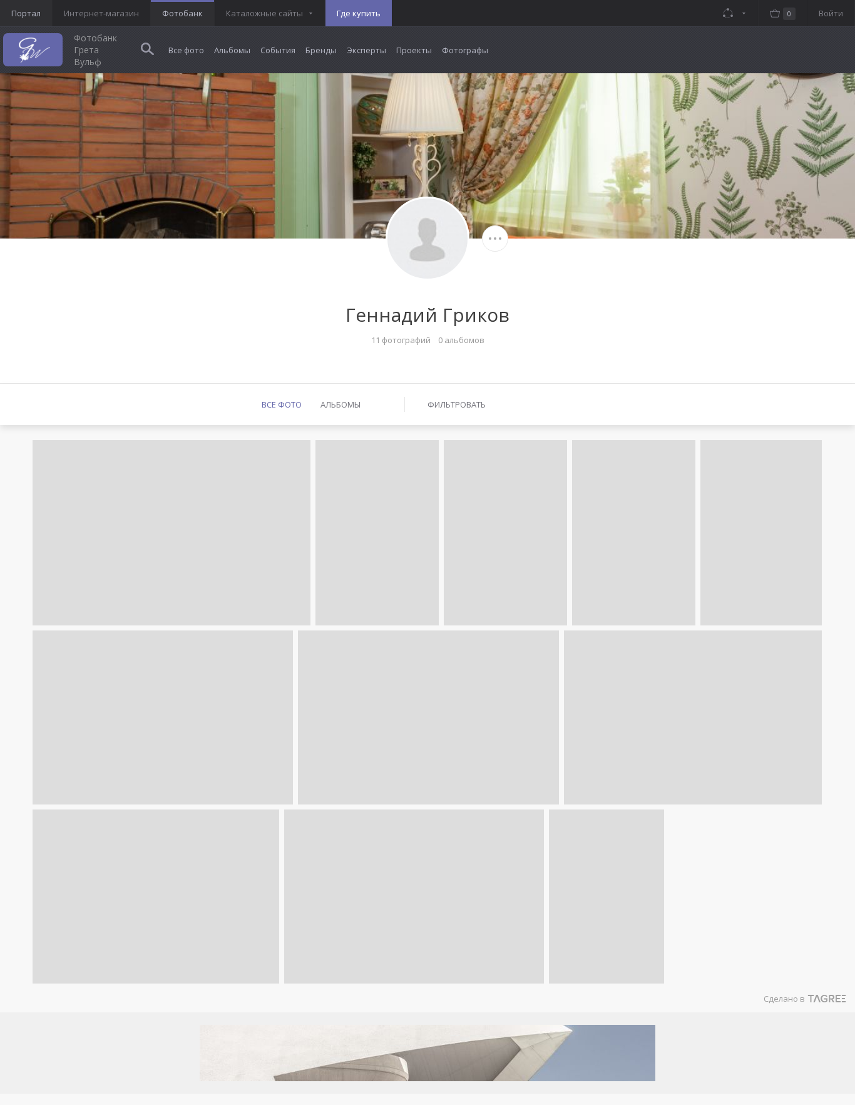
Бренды (321, 50)
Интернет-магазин (101, 13)
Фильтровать (456, 404)
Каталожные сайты (264, 13)
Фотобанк (182, 13)
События (277, 50)
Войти (831, 13)
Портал (26, 13)
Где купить (359, 13)
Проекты (414, 50)
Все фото (186, 50)
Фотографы (465, 50)
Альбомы (232, 50)
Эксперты (366, 50)
